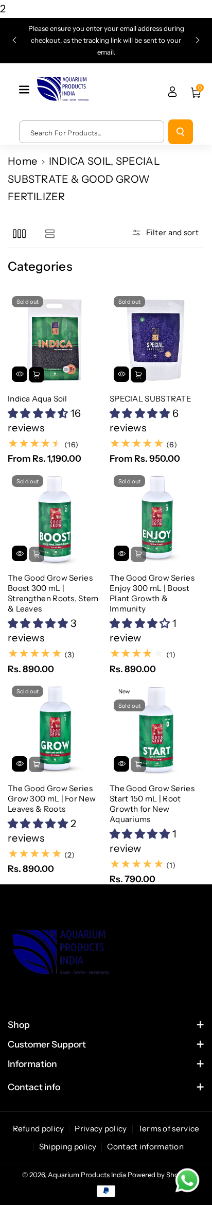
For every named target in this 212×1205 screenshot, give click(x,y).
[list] (49, 233)
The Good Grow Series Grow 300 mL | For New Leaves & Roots (52, 798)
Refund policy (38, 1128)
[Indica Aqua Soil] (55, 339)
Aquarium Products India (88, 1175)
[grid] (19, 233)
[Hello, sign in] (172, 91)
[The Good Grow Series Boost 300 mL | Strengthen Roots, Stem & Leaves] (55, 518)
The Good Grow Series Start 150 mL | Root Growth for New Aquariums (152, 803)
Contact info (34, 1086)
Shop (19, 1024)
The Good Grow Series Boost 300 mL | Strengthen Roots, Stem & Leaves (53, 593)
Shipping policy (68, 1146)
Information (32, 1063)
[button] (25, 89)
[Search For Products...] (180, 131)
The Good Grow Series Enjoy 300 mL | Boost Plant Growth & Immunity (152, 593)
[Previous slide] (14, 40)
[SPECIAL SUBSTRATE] (157, 339)
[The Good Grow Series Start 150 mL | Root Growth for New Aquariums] (157, 729)
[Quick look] (19, 374)
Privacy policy (101, 1128)
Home (22, 161)
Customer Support (47, 1044)
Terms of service (169, 1128)
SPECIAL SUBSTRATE (150, 399)
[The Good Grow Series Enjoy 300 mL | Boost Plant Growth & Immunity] (157, 518)
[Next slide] (197, 40)
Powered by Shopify (159, 1175)
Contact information (145, 1146)
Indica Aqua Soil (37, 399)
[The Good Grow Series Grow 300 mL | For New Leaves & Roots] (55, 729)
